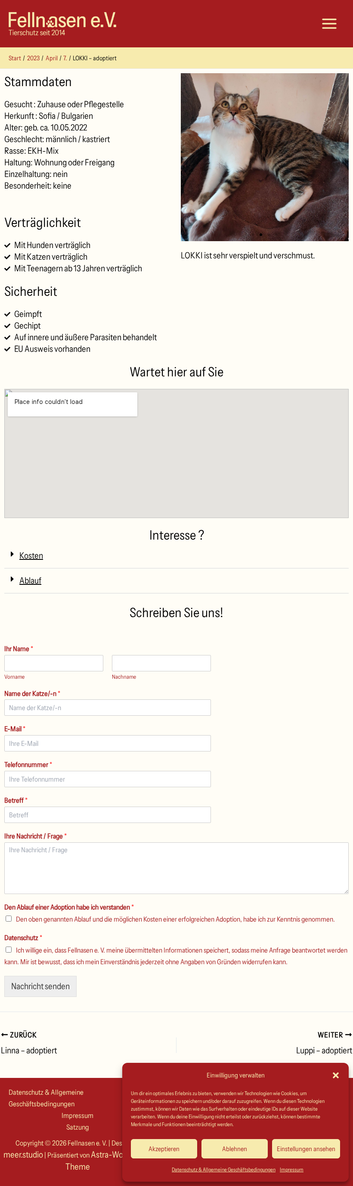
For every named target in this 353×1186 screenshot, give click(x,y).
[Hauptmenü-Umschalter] (329, 24)
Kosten (31, 555)
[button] (335, 1075)
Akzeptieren (164, 1149)
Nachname (124, 676)
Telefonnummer (28, 764)
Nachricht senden (40, 986)
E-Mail (14, 728)
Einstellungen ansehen (306, 1149)
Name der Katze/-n (32, 693)
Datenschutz (23, 937)
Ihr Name (18, 648)
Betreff (16, 800)
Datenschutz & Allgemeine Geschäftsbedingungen (224, 1169)
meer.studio (23, 1154)
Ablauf (30, 580)
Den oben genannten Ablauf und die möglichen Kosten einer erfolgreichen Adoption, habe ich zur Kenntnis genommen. (175, 919)
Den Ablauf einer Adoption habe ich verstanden (69, 907)
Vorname (14, 676)
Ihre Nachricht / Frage (35, 836)
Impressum (291, 1169)
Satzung (77, 1127)
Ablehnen (234, 1149)
